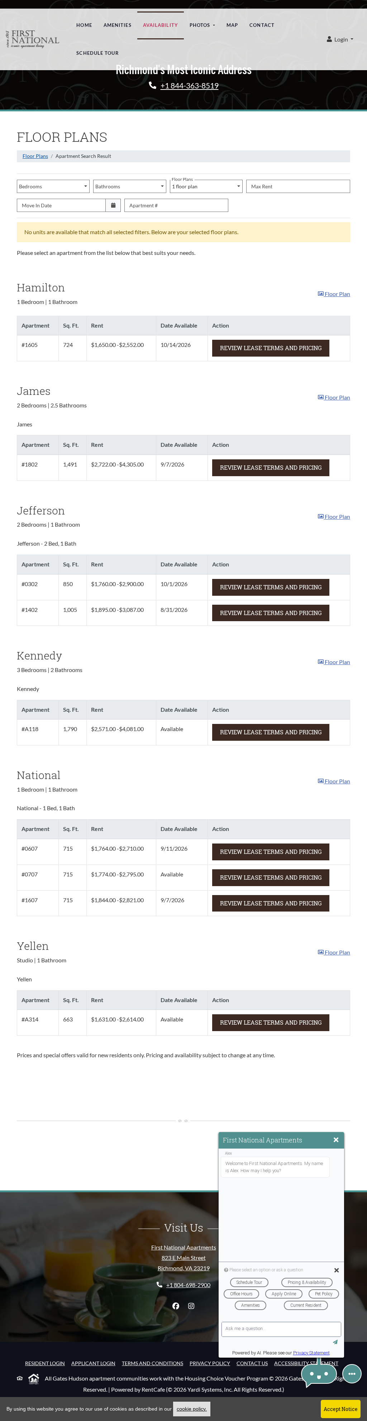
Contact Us (252, 1363)
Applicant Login (93, 1363)
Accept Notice (341, 1409)
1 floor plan (185, 184)
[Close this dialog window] (336, 1140)
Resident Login (45, 1363)
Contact (262, 25)
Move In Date (37, 205)
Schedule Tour (97, 53)
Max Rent (261, 186)
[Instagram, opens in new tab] (191, 1306)
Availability (160, 25)
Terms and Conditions (152, 1363)
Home (84, 25)
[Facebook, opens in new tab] (176, 1306)
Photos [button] (201, 25)
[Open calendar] (113, 205)
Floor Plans (35, 156)
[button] (340, 39)
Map (232, 25)
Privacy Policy (210, 1363)
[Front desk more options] (352, 1373)
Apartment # (143, 205)
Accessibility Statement (306, 1363)
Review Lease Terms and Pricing (275, 348)
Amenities (118, 25)
